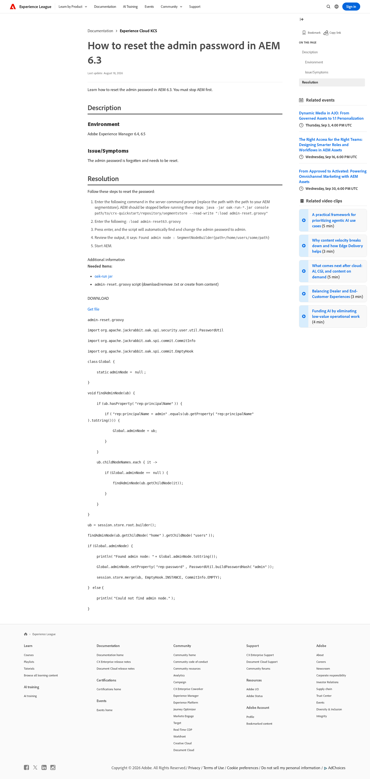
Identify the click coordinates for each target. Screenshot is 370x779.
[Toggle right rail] (301, 20)
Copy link (335, 32)
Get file (93, 309)
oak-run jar (104, 276)
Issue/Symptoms (316, 72)
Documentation (100, 30)
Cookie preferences (242, 767)
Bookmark (314, 32)
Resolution (310, 82)
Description (310, 52)
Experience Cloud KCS (138, 30)
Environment (314, 62)
